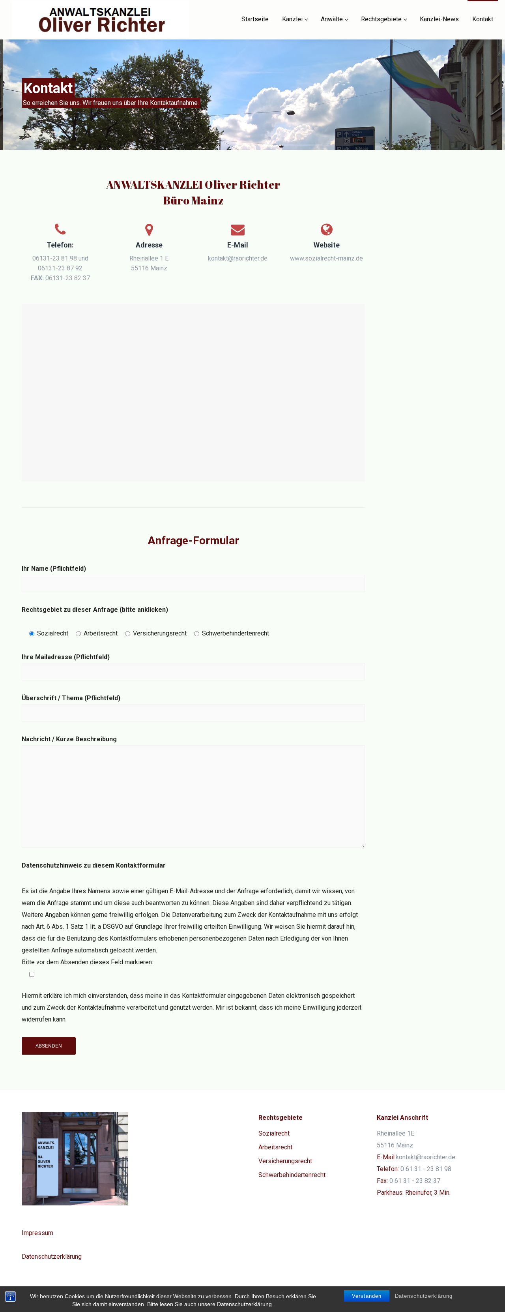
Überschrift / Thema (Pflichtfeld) (71, 698)
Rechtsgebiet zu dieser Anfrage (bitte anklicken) (95, 609)
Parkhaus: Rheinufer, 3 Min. (414, 1192)
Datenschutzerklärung (424, 1296)
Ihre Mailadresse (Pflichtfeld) (66, 657)
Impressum (37, 1233)
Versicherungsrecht (285, 1161)
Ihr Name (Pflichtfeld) (54, 568)
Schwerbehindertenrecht (291, 1175)
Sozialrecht (274, 1133)
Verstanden (367, 1296)
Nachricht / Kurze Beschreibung (69, 739)
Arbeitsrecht (275, 1147)
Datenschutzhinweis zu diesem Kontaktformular (94, 865)
